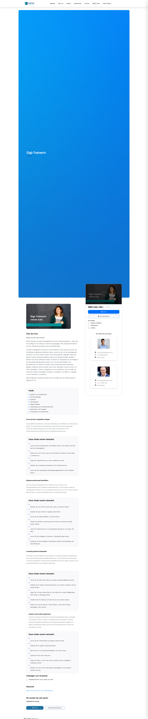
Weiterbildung (48, 690)
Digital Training (30, 690)
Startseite (52, 3)
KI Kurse (86, 3)
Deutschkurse (77, 3)
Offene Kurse (96, 3)
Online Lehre (39, 690)
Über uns (60, 3)
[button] (103, 294)
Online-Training (107, 3)
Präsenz (68, 3)
